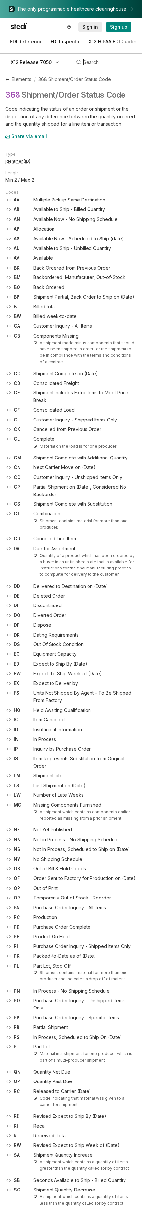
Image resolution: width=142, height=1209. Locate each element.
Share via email (29, 136)
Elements (21, 79)
